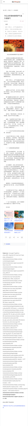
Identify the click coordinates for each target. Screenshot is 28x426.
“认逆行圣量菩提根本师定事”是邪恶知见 (18, 220)
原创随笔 (16, 10)
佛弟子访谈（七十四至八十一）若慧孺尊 (8, 220)
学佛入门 (10, 10)
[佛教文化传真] (16, 2)
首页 (5, 10)
